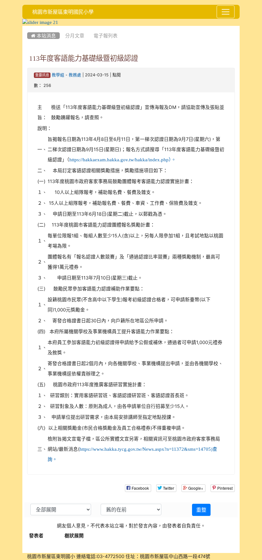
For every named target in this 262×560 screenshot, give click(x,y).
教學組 (58, 75)
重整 (201, 510)
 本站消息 (43, 35)
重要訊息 (42, 75)
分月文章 (74, 35)
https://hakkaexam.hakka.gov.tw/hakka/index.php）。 (122, 159)
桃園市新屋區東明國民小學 (63, 11)
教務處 (75, 75)
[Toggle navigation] (226, 11)
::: (28, 28)
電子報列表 (106, 35)
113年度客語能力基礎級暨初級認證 (83, 58)
